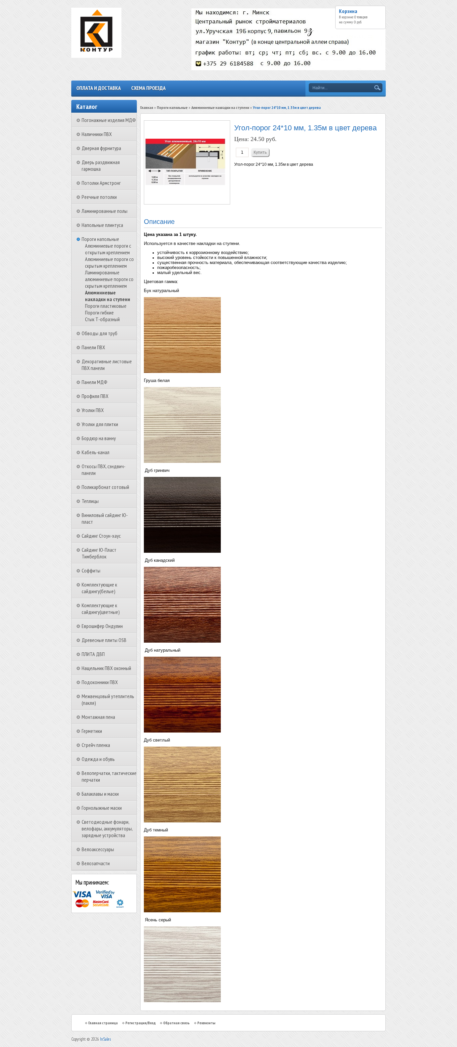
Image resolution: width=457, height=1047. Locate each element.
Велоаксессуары (98, 849)
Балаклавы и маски (100, 793)
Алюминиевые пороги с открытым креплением (108, 249)
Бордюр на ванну (99, 438)
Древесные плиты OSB (104, 640)
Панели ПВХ (93, 347)
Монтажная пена (98, 716)
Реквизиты (206, 1022)
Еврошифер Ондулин (102, 626)
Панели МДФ (94, 382)
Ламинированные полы (104, 211)
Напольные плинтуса (102, 225)
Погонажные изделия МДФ (109, 120)
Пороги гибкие (99, 312)
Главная (146, 107)
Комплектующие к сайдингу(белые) (99, 588)
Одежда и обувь (98, 759)
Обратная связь (176, 1022)
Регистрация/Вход (140, 1022)
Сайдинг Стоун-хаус (101, 535)
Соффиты (91, 570)
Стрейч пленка (96, 745)
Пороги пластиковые (105, 305)
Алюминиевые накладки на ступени (107, 295)
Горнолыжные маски (102, 807)
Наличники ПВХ (97, 134)
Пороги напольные (100, 239)
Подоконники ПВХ (100, 682)
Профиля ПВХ (95, 396)
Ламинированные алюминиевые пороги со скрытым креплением (109, 279)
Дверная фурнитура (101, 148)
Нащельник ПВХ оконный (106, 668)
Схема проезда (148, 88)
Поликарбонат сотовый (105, 487)
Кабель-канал (95, 452)
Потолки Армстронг (101, 182)
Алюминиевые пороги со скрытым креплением (109, 262)
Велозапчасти (96, 863)
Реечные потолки (99, 196)
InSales (105, 1039)
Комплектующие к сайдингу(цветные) (101, 608)
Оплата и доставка (98, 88)
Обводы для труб (99, 333)
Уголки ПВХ (93, 410)
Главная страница (103, 1022)
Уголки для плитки (100, 424)
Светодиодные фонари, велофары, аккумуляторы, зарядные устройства (107, 828)
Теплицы (90, 501)
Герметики (92, 731)
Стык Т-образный (102, 319)
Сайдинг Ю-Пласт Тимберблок (99, 553)
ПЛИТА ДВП (93, 654)
